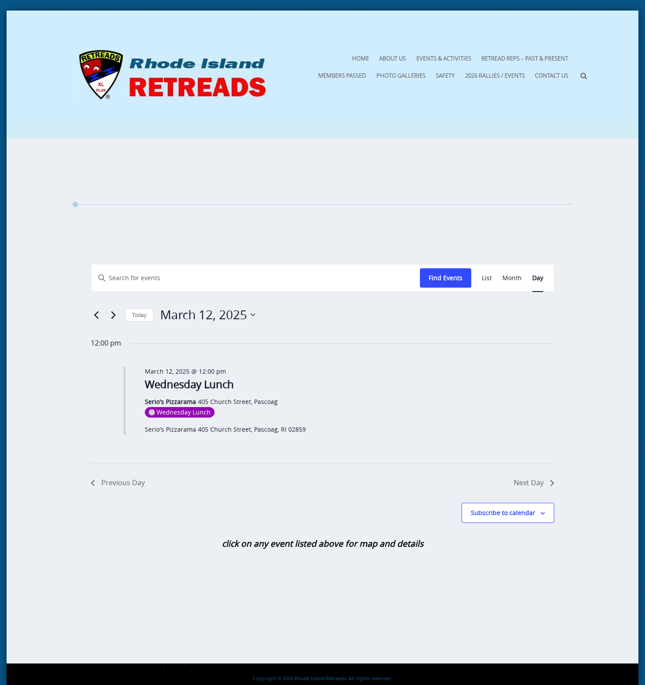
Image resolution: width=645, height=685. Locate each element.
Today (139, 314)
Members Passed (342, 75)
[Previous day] (96, 315)
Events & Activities (443, 58)
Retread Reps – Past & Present (524, 58)
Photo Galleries (401, 75)
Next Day (529, 482)
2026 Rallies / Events (495, 75)
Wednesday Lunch (189, 384)
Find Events (445, 278)
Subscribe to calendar (503, 512)
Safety (445, 75)
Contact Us (551, 75)
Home (360, 58)
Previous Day (123, 482)
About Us (392, 58)
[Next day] (113, 315)
